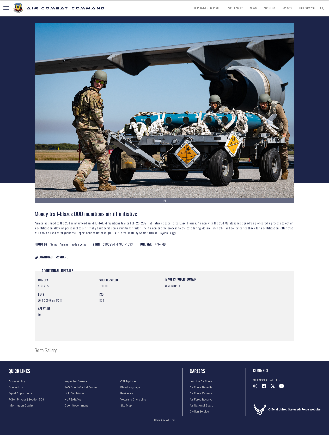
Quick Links (19, 371)
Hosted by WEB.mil (164, 420)
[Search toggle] (322, 8)
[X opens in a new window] (272, 385)
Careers (197, 371)
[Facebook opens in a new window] (264, 385)
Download (45, 257)
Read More (171, 286)
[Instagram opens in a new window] (255, 385)
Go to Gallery (46, 350)
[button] (5, 8)
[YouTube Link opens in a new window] (281, 385)
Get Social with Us (267, 380)
